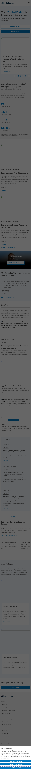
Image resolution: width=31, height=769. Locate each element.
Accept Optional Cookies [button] (16, 761)
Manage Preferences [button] (16, 767)
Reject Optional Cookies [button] (16, 764)
